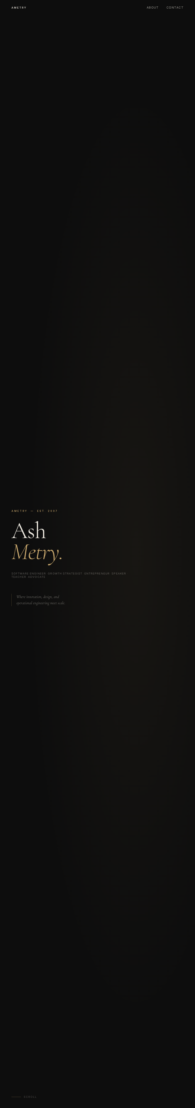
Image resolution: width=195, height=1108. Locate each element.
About (153, 7)
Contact (175, 7)
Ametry (19, 7)
